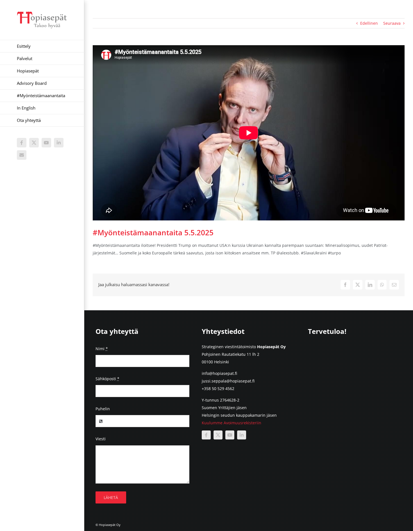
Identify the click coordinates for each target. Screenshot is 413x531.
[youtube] (229, 434)
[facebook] (206, 434)
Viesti (101, 438)
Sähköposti (107, 378)
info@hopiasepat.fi (219, 373)
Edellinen (369, 23)
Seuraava (392, 23)
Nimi (102, 348)
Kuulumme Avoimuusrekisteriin (231, 422)
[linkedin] (241, 434)
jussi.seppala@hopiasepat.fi (228, 381)
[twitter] (218, 434)
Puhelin (103, 408)
